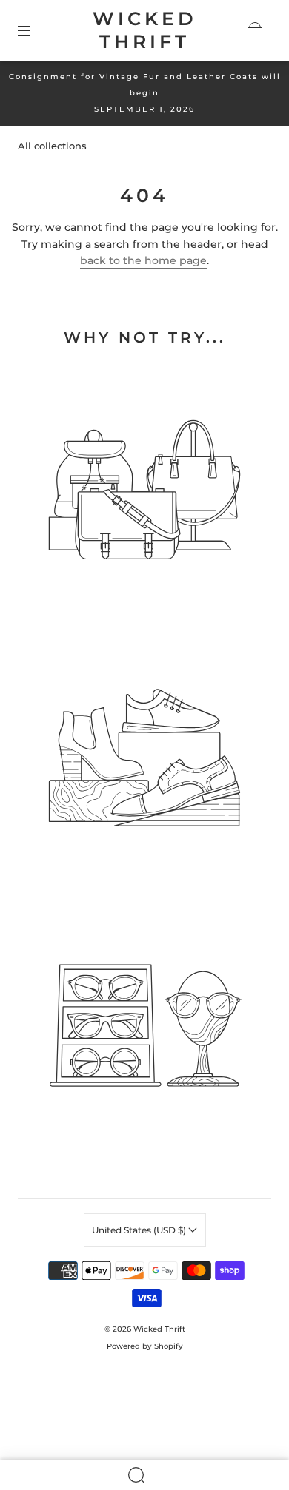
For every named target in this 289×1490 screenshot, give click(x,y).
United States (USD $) (140, 1230)
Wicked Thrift (145, 30)
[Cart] (255, 30)
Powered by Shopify (145, 1346)
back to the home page (143, 260)
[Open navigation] (34, 30)
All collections (52, 146)
